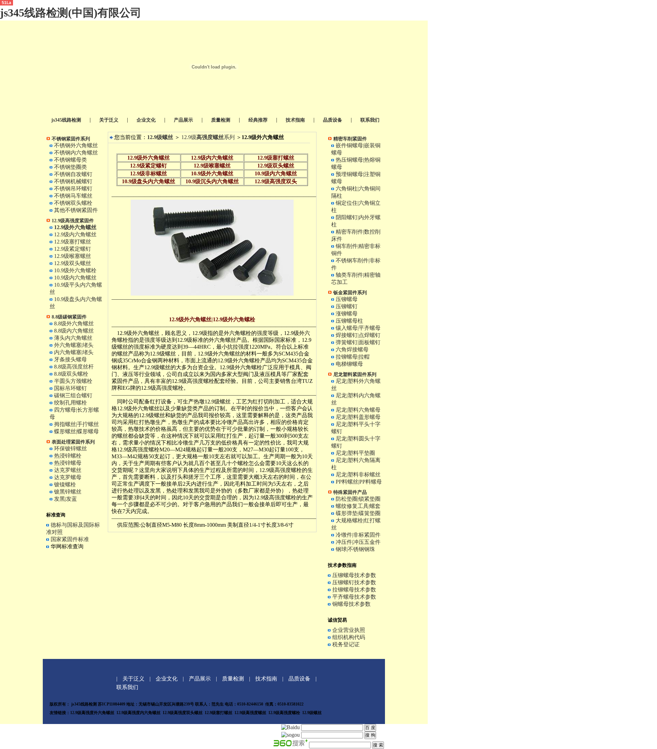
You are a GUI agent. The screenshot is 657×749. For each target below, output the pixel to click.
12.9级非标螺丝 (148, 173)
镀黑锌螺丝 (67, 492)
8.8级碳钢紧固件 (69, 317)
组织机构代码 (348, 637)
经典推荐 (258, 120)
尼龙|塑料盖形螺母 (358, 417)
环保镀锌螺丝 (70, 448)
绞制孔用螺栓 (70, 402)
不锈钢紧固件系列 (71, 138)
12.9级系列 (208, 137)
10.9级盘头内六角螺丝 (148, 181)
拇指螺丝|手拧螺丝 (76, 424)
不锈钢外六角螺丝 (76, 145)
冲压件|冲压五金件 (358, 542)
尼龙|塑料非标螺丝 (358, 474)
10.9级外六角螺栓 (75, 270)
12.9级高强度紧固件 (73, 220)
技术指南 (295, 120)
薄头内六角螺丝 (73, 338)
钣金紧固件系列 (350, 292)
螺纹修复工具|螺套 (358, 506)
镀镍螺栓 (65, 484)
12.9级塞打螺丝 (72, 242)
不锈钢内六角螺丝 (76, 152)
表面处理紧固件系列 (73, 442)
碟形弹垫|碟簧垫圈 (358, 513)
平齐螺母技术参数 (354, 597)
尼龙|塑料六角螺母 (358, 410)
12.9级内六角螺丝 (75, 234)
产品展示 (183, 120)
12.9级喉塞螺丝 (72, 256)
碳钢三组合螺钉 (73, 395)
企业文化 (146, 120)
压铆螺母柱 (349, 321)
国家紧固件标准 (70, 539)
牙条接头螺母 (70, 359)
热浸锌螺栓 (67, 456)
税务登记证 (346, 644)
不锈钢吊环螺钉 (73, 188)
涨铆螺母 (347, 313)
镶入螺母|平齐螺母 (358, 328)
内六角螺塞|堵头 (73, 352)
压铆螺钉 (347, 306)
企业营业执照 (348, 630)
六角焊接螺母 (352, 349)
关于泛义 (108, 120)
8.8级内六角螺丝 (74, 331)
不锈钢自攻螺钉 (73, 174)
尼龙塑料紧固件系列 (354, 374)
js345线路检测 (66, 120)
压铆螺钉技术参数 (354, 582)
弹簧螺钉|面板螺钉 (358, 342)
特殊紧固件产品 (350, 492)
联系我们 (369, 120)
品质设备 (332, 120)
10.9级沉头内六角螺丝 (212, 181)
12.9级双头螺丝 (72, 263)
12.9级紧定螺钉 (72, 249)
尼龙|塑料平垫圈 (355, 453)
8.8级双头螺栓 (71, 374)
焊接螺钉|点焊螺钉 (358, 335)
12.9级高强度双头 (276, 181)
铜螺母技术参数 (351, 604)
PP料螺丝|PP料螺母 (359, 482)
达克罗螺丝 (67, 470)
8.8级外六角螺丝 (74, 323)
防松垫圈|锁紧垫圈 (358, 499)
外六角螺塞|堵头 (73, 345)
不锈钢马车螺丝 (73, 196)
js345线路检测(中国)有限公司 (70, 13)
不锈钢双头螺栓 (73, 203)
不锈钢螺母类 (70, 160)
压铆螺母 (347, 299)
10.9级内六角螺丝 (75, 277)
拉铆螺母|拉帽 (353, 357)
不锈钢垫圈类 (70, 167)
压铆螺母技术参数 (354, 575)
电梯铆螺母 (349, 364)
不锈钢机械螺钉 (73, 181)
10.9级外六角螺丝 (212, 173)
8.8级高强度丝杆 (74, 367)
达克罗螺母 (67, 477)
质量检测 (220, 120)
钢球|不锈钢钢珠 (355, 549)
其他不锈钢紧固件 (76, 210)
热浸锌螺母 (67, 463)
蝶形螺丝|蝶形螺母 (76, 431)
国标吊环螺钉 (70, 388)
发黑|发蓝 (65, 499)
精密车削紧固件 (350, 138)
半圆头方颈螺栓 (73, 381)
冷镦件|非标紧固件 (358, 535)
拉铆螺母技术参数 (354, 589)
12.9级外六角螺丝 (148, 158)
